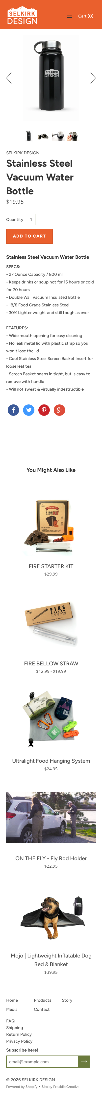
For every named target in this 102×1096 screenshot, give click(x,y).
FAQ (10, 1020)
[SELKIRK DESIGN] (13, 410)
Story (67, 1000)
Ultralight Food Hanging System (51, 760)
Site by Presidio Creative (60, 1087)
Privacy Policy (19, 1041)
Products (42, 1000)
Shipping (14, 1027)
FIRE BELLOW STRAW (51, 663)
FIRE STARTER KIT (51, 566)
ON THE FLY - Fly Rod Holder (51, 858)
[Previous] (11, 78)
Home (12, 1000)
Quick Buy (51, 525)
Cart (85, 16)
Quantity (14, 219)
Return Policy (19, 1034)
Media (12, 1009)
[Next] (90, 78)
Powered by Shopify (22, 1087)
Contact (42, 1009)
